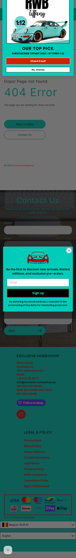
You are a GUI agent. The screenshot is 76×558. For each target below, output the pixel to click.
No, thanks (38, 93)
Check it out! (38, 84)
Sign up (38, 293)
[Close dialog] (69, 250)
